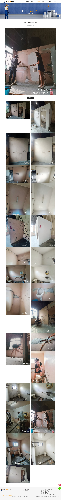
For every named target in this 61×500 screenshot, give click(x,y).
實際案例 (38, 1)
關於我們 (27, 1)
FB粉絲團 (54, 1)
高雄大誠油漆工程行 (8, 2)
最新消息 (43, 1)
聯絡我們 (49, 1)
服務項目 (32, 1)
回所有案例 (30, 97)
